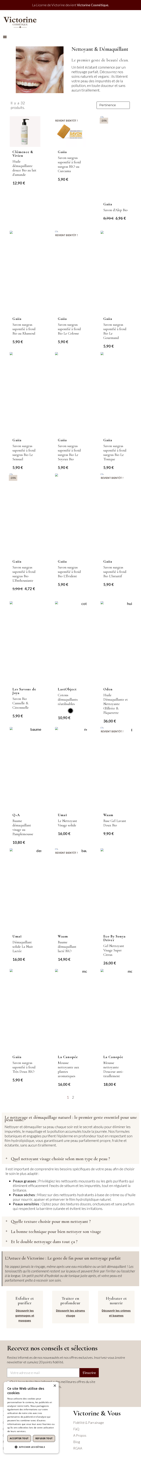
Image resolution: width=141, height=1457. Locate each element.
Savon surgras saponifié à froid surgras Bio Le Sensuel (23, 452)
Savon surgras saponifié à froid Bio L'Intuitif (114, 571)
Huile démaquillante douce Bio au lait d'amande (24, 168)
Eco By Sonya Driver (114, 938)
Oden (108, 689)
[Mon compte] (133, 21)
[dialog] (31, 1417)
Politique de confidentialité (41, 1431)
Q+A (16, 815)
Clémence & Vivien (22, 154)
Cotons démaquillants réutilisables (68, 699)
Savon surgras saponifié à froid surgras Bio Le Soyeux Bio (69, 452)
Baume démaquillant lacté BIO (67, 946)
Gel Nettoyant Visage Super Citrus (113, 950)
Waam (108, 815)
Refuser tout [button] (44, 1438)
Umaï (62, 815)
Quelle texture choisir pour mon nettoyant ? (51, 1221)
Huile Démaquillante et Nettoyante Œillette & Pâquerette (115, 704)
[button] (5, 37)
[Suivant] (130, 1097)
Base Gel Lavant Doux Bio (114, 823)
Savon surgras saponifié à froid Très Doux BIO (23, 1067)
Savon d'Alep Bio (115, 210)
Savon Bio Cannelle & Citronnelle (20, 703)
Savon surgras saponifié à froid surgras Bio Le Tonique (114, 452)
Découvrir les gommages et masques (24, 1315)
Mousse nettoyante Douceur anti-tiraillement (113, 1069)
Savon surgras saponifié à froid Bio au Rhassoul (23, 329)
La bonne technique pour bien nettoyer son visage (56, 1231)
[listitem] (70, 710)
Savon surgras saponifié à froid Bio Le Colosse (69, 329)
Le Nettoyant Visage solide (67, 823)
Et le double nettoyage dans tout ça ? (44, 1241)
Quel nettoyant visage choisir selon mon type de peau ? (60, 1158)
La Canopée (68, 1057)
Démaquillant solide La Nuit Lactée (22, 946)
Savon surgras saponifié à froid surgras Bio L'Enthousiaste (23, 574)
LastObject (67, 689)
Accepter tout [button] (19, 1438)
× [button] (54, 1385)
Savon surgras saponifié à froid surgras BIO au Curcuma (69, 164)
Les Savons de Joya (24, 691)
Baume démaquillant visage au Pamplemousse (22, 827)
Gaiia (62, 152)
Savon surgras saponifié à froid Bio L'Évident (69, 571)
